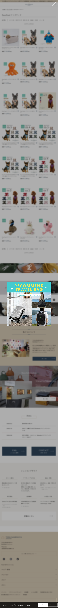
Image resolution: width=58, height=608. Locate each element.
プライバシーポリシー (52, 604)
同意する (43, 604)
